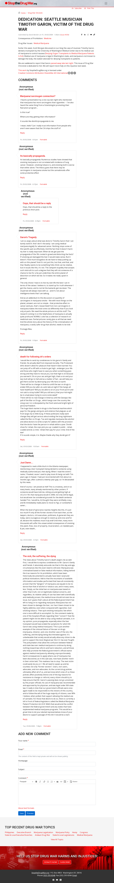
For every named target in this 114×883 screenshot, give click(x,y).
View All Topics (57, 839)
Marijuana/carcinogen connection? (37, 96)
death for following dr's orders (35, 356)
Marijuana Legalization (43, 832)
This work (22, 70)
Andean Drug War (42, 835)
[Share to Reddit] (88, 34)
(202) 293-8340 (49, 875)
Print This (90, 8)
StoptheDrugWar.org (40, 873)
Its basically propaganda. (33, 156)
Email (20, 749)
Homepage (22, 760)
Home (23, 13)
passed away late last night (62, 63)
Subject (21, 769)
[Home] (21, 3)
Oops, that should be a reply (37, 203)
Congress (84, 832)
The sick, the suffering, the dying (39, 556)
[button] (94, 34)
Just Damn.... (26, 462)
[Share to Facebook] (82, 34)
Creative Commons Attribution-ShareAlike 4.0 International (43, 73)
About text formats (26, 808)
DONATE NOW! (50, 862)
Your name (22, 740)
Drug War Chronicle (35, 13)
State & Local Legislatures (63, 835)
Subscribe (78, 8)
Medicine (47, 38)
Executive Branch (24, 832)
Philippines (9, 832)
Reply (22, 133)
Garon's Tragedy (28, 237)
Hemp (74, 832)
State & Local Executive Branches (18, 835)
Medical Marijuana (41, 43)
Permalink (43, 140)
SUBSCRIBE (65, 862)
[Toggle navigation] (106, 3)
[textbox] (57, 794)
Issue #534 (64, 35)
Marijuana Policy (62, 832)
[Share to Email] (91, 34)
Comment (22, 778)
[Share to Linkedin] (85, 34)
